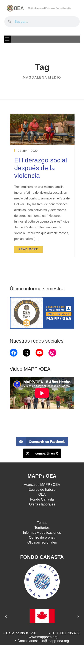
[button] (7, 39)
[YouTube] (39, 353)
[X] (26, 353)
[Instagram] (52, 353)
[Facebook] (13, 353)
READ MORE (28, 249)
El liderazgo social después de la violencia (40, 168)
